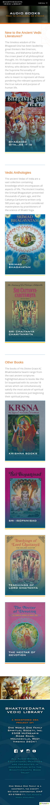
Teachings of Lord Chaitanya (23, 586)
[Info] (21, 149)
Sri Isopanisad (23, 520)
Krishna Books (23, 453)
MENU (43, 3)
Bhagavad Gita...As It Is (20, 143)
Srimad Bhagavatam (20, 266)
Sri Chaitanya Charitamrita (21, 333)
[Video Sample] (29, 149)
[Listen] (25, 149)
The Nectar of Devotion (22, 654)
